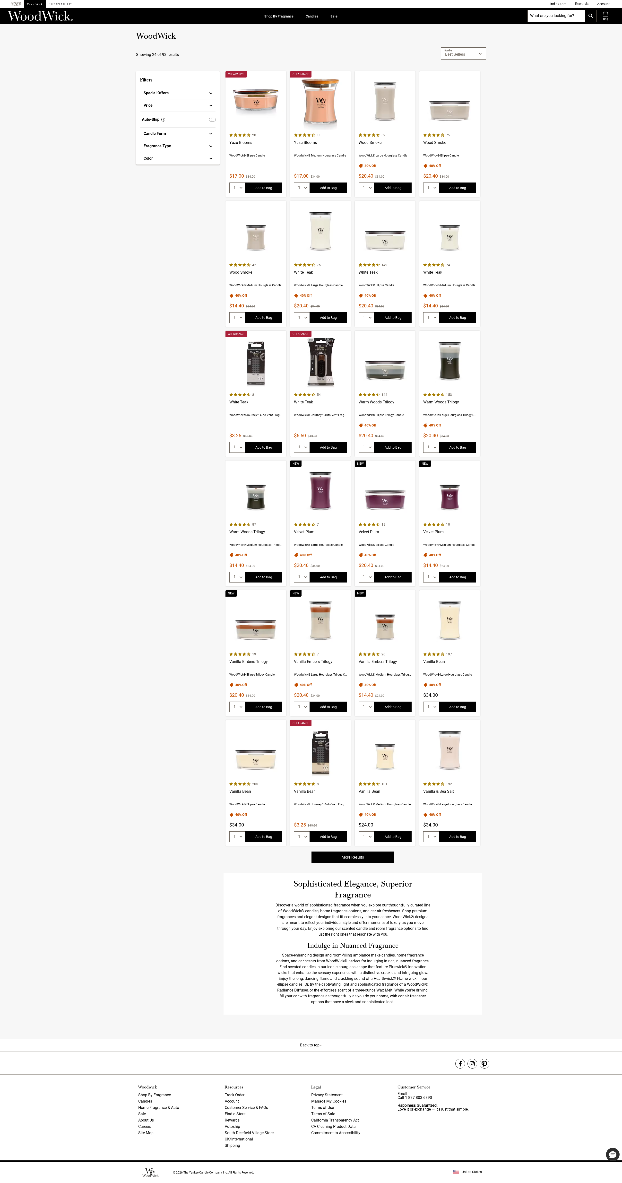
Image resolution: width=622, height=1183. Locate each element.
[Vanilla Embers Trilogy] (255, 653)
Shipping (232, 1145)
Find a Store (235, 1114)
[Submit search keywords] (590, 16)
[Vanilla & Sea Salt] (449, 783)
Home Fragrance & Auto (158, 1107)
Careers (144, 1126)
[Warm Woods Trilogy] (385, 394)
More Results (353, 857)
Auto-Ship (150, 119)
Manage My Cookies (328, 1101)
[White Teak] (320, 264)
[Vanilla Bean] (449, 653)
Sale (333, 16)
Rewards (232, 1120)
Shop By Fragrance (279, 16)
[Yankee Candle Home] (16, 4)
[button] (603, 4)
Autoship (232, 1126)
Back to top (310, 1045)
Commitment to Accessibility (335, 1133)
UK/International (239, 1139)
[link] (557, 4)
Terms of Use (322, 1107)
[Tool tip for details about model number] (163, 119)
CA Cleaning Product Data (333, 1126)
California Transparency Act (335, 1120)
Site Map (146, 1133)
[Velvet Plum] (320, 523)
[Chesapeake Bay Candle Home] (60, 4)
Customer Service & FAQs (246, 1107)
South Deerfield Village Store (249, 1133)
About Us (146, 1120)
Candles (312, 16)
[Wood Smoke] (385, 134)
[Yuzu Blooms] (255, 134)
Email (402, 1093)
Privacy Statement (327, 1095)
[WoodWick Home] (35, 4)
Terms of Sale (323, 1114)
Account (232, 1101)
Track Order (234, 1095)
